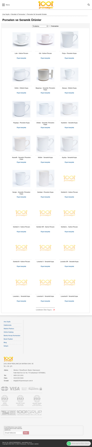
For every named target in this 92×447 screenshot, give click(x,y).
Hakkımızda (7, 325)
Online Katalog (8, 332)
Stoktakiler (55, 26)
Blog (5, 342)
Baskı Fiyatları (8, 339)
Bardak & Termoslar (18, 14)
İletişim (6, 346)
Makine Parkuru (9, 328)
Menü (8, 5)
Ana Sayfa (5, 14)
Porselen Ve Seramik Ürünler (37, 14)
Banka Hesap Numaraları (12, 335)
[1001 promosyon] (46, 8)
